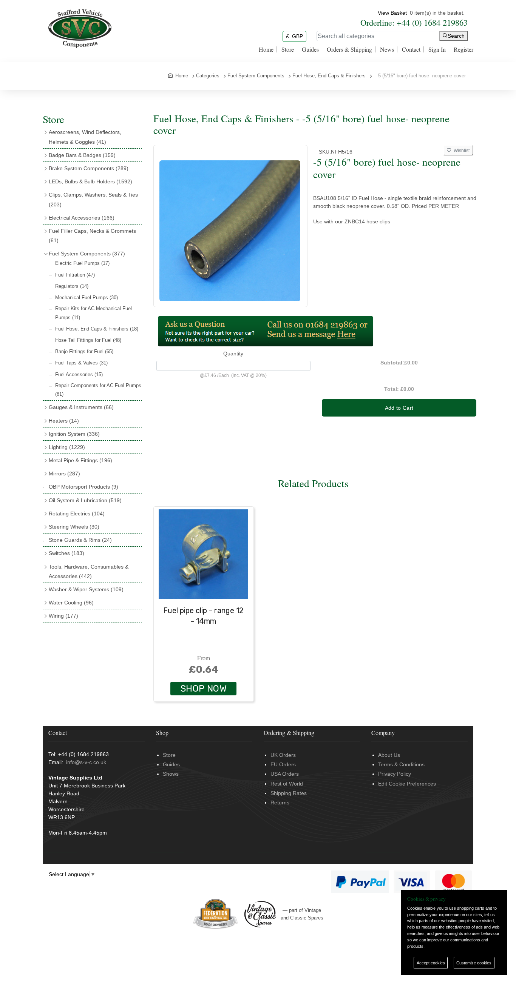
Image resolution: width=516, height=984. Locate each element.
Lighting (67, 447)
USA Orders (284, 774)
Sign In (437, 49)
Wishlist (460, 150)
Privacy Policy (394, 774)
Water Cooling (71, 603)
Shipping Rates (288, 793)
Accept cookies (431, 963)
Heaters (64, 421)
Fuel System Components (87, 254)
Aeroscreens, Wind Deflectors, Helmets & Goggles (85, 137)
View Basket (392, 13)
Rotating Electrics (77, 513)
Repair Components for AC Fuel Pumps (98, 390)
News (387, 49)
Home (266, 49)
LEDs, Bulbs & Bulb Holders (90, 181)
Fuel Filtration (75, 275)
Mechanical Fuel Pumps (86, 297)
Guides (310, 49)
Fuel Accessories (79, 374)
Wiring (63, 616)
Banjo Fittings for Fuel (84, 351)
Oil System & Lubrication (85, 500)
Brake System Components (88, 168)
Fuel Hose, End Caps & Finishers (96, 329)
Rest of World (286, 784)
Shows (171, 774)
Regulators (71, 286)
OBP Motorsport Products (83, 487)
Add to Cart (399, 408)
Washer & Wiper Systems (86, 589)
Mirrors (64, 473)
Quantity (233, 354)
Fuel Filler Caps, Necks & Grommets (92, 235)
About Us (389, 755)
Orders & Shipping (349, 49)
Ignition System (74, 434)
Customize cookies (473, 963)
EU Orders (283, 764)
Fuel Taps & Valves (81, 363)
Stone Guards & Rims (80, 540)
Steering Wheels (74, 527)
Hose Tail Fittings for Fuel (88, 340)
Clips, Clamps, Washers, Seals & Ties (93, 199)
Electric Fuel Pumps (82, 263)
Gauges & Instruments (81, 407)
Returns (279, 803)
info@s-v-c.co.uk (86, 762)
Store (287, 49)
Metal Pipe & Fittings (80, 460)
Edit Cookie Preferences (407, 784)
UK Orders (283, 755)
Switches (66, 553)
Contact (411, 49)
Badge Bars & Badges (82, 155)
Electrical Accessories (81, 218)
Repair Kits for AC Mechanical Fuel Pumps (93, 313)
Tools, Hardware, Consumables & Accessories (88, 571)
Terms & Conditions (401, 764)
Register (463, 49)
